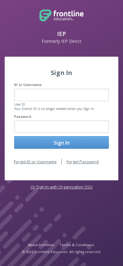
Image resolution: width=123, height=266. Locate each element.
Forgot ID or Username (35, 162)
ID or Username (28, 84)
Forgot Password (83, 162)
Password (22, 116)
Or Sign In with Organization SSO (62, 187)
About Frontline (41, 244)
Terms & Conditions (76, 244)
